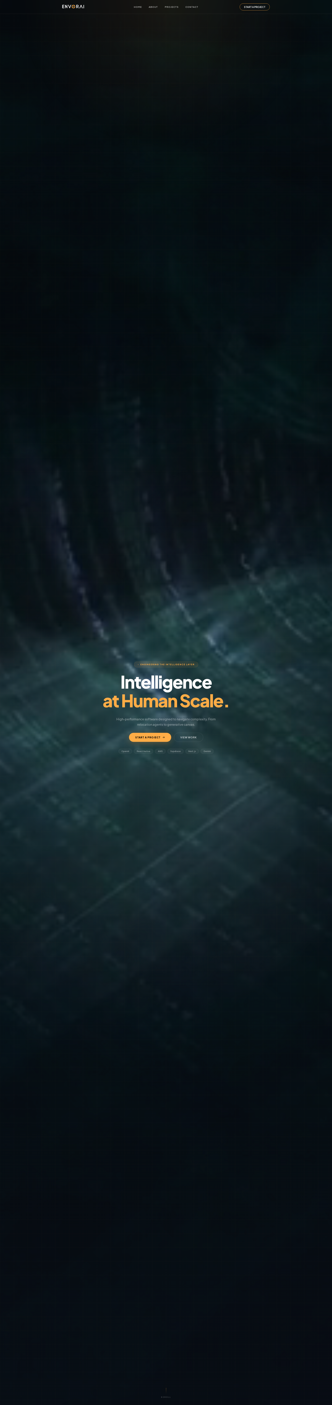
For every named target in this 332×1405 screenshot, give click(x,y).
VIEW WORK (188, 737)
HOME (138, 7)
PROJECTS (171, 7)
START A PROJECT (254, 6)
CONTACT (191, 7)
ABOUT (153, 7)
